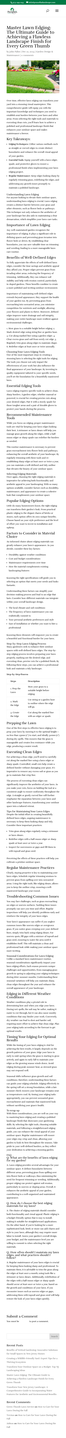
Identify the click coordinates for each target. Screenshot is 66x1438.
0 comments (27, 55)
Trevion (10, 1415)
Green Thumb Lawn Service (20, 1406)
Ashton (10, 1423)
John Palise (15, 51)
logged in (24, 1321)
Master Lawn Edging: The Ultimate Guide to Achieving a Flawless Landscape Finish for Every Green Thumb (30, 1379)
